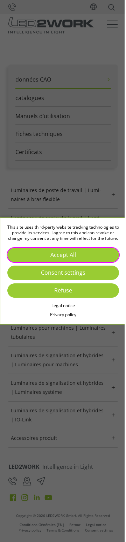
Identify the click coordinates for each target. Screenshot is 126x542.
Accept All (60, 257)
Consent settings (60, 275)
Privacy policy (60, 317)
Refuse (60, 293)
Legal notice (60, 308)
